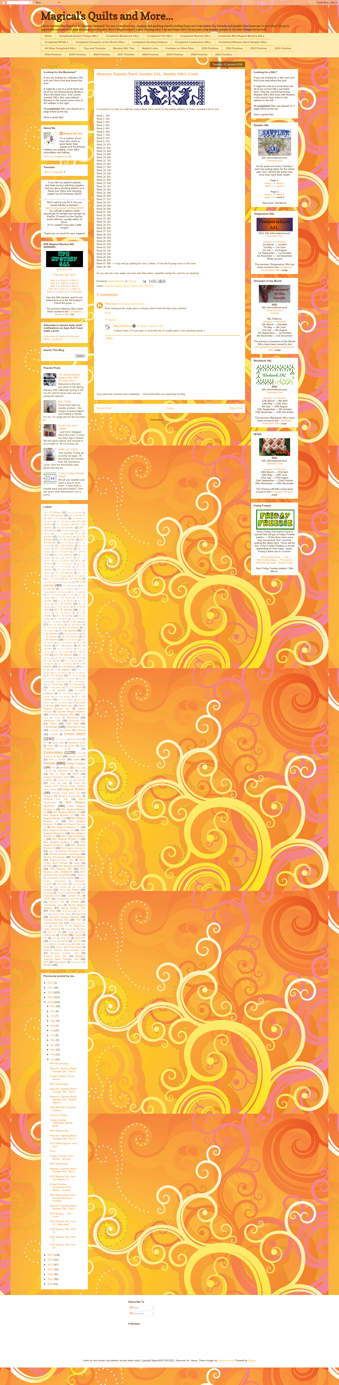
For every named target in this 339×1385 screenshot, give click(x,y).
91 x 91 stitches (65, 700)
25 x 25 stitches (63, 555)
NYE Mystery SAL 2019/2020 (64, 873)
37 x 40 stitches (78, 619)
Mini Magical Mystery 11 (66, 812)
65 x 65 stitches (55, 675)
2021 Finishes (223, 54)
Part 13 (51, 291)
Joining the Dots (65, 780)
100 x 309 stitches (77, 515)
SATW (47, 899)
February (281, 241)
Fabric (79, 753)
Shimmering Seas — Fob (275, 557)
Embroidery (53, 752)
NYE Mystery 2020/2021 (71, 866)
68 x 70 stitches (68, 679)
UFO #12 (53, 941)
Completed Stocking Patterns (150, 42)
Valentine (59, 947)
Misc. (51, 851)
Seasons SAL (56, 902)
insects (79, 777)
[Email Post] (144, 281)
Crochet (54, 734)
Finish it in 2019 (76, 756)
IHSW (75, 773)
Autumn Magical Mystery (71, 711)
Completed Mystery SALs (195, 35)
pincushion (77, 884)
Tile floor (80, 929)
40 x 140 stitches (51, 628)
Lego (64, 783)
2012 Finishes (258, 48)
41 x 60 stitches (67, 630)
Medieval (48, 796)
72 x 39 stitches (77, 684)
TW (45, 938)
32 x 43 (70, 595)
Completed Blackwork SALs (122, 35)
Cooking (80, 730)
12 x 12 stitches (64, 521)
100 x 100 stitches (53, 515)
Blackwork (72, 717)
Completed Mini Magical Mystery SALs (241, 35)
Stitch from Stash (61, 914)
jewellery (48, 780)
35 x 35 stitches (63, 609)
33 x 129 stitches (63, 598)
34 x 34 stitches (63, 604)
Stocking (80, 913)
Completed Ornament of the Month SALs (100, 42)
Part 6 (75, 283)
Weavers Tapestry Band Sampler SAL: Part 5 (63, 1070)
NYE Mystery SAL (61, 868)
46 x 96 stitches (65, 643)
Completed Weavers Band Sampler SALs (243, 42)
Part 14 (63, 291)
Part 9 (75, 286)
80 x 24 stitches (65, 693)
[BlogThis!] (154, 281)
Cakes (53, 723)
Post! (52, 1151)
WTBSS (149, 286)
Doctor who (58, 743)
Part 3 (75, 280)
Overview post (64, 269)
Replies (112, 320)
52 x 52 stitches (71, 661)
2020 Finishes (199, 54)
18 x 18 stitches (65, 537)
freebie (49, 763)
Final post (76, 291)
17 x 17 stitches (62, 534)
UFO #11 (80, 938)
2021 (50, 987)
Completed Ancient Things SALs (78, 35)
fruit (53, 767)
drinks (50, 746)
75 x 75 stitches (55, 690)
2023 (50, 982)
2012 (50, 1279)
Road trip (61, 893)
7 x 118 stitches (61, 682)
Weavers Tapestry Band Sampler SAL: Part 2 (63, 1170)
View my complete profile (58, 156)
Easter (71, 746)
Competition (54, 730)
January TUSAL (58, 1115)
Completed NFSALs (56, 42)
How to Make (58, 774)
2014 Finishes (53, 54)
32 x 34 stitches (78, 592)
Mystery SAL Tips (123, 48)
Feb (53, 1054)
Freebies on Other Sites (180, 48)
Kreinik (52, 783)
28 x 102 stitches (65, 570)
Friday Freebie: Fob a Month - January (62, 1157)
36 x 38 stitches (64, 616)
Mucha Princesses (54, 857)
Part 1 (53, 280)
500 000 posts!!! (62, 658)
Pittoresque (111, 303)
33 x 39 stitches (65, 601)
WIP (46, 962)
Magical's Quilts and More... (107, 15)
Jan (52, 1059)
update (68, 944)
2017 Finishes (126, 54)
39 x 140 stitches (56, 625)
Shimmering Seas (53, 905)
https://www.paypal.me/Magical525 (64, 207)
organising (80, 875)
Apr (52, 1044)
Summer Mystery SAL (56, 919)
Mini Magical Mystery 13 (64, 817)
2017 (50, 1254)
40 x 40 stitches (70, 627)
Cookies (67, 730)
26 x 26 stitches (62, 561)
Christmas (50, 726)
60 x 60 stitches (61, 673)
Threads (68, 929)
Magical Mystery (122, 326)
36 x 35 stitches (63, 613)
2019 (50, 997)
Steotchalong (67, 911)
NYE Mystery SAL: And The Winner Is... (62, 1178)
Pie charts (62, 884)
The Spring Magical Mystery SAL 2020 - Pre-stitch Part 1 (69, 377)
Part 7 (53, 286)
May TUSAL (65, 401)
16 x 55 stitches (68, 531)
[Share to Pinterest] (164, 281)
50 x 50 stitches (63, 654)
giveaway (78, 768)
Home (48, 35)
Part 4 (53, 283)
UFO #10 (65, 938)
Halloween (48, 771)
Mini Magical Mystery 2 (64, 832)
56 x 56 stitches (60, 669)
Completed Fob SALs (160, 35)
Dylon (61, 746)
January (267, 241)
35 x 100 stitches (62, 607)
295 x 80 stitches (73, 579)
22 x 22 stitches (68, 543)
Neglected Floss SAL (61, 860)
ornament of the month (60, 877)
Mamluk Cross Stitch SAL (66, 793)
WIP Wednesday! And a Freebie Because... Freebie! (63, 1198)
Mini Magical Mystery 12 (58, 815)
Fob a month (57, 759)
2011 (50, 1283)
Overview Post (275, 236)
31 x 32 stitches (67, 589)
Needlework (78, 857)
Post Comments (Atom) (177, 419)
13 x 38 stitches (63, 524)
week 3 (269, 186)
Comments (138, 1313)
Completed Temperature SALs (193, 42)
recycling (48, 893)
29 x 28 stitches (78, 576)
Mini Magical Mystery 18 (58, 830)
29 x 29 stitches (53, 579)
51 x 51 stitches (52, 661)
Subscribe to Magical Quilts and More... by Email (61, 337)
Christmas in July (75, 726)
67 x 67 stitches (75, 676)
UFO (54, 938)
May (53, 1040)
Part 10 (53, 288)
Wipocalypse (60, 962)
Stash (52, 911)
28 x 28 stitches (64, 573)
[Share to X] (157, 281)
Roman (72, 893)
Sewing (75, 901)
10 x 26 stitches (74, 512)
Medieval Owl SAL (56, 799)
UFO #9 (57, 944)
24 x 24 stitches (64, 548)
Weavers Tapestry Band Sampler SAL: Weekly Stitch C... (63, 1099)
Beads (57, 718)
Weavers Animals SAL (64, 953)
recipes (75, 889)
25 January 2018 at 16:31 (132, 303)
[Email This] (150, 281)
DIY (45, 743)
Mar (53, 1049)
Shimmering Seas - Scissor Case (274, 562)
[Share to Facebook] (160, 281)
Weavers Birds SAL (55, 956)
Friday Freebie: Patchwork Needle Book (61, 1123)
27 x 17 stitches (63, 567)
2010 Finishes (210, 48)
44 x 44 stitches (69, 636)
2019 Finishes (174, 54)
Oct (52, 1015)
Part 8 (64, 286)
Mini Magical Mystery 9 (73, 848)
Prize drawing (60, 887)
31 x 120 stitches (70, 586)
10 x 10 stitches (52, 512)
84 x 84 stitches (62, 697)
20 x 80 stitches (66, 539)
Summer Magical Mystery (64, 916)
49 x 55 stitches (62, 652)
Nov (53, 1011)
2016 (50, 1259)
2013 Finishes (283, 48)
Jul (52, 1030)
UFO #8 (47, 944)
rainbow (63, 890)
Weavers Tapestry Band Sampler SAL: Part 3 (63, 1137)
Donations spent (77, 743)
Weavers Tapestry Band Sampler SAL (124, 286)
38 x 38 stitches (75, 621)
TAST (79, 920)
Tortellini (70, 932)
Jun (52, 1035)
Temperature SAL (54, 923)
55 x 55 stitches (67, 666)
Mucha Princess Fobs (72, 851)
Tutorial (78, 935)
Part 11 (65, 288)
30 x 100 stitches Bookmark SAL (58, 582)
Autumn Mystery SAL (61, 714)
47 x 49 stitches (64, 646)
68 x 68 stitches (51, 679)
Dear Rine (76, 739)
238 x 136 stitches (64, 545)
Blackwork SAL (52, 720)
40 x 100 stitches (74, 625)
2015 (50, 1264)
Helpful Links (150, 48)
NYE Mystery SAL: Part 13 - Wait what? (63, 1223)
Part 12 (76, 288)
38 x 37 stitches (54, 622)
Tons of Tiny (54, 932)
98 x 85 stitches (61, 703)
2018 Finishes (150, 54)
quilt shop (76, 887)
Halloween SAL (65, 771)
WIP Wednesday (59, 1063)
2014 (50, 1269)
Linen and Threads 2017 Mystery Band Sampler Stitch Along (64, 786)
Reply (108, 313)
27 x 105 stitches (65, 564)
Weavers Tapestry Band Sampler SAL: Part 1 (63, 1207)
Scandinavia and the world (70, 899)
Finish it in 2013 (53, 756)
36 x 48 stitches (61, 619)
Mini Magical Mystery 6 (58, 842)
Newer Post (104, 408)
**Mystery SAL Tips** (64, 274)
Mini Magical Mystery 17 (65, 827)
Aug (53, 1025)
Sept (53, 1020)
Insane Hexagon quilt (56, 776)
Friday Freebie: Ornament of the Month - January (60, 1187)
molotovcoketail (226, 1360)
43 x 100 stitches (71, 634)
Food (76, 759)
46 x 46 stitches (71, 640)
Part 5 (64, 283)
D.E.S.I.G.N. (61, 739)
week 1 (269, 183)
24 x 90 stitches (62, 552)
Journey (81, 780)
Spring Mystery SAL (73, 907)
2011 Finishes (234, 48)
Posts (135, 1307)
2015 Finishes (77, 54)
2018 (50, 1002)
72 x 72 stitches (74, 687)
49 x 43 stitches (65, 649)
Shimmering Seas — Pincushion (275, 559)
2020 (50, 992)
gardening (65, 767)
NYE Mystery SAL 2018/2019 (64, 870)
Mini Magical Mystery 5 (65, 839)
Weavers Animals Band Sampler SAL (64, 950)
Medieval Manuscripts (69, 796)
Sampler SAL (74, 896)
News (77, 863)
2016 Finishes (101, 54)
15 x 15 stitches (65, 527)
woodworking (76, 962)
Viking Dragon (74, 947)
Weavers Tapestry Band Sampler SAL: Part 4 (63, 1090)
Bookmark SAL (77, 720)
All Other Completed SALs (60, 48)
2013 (50, 1274)
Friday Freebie (75, 763)
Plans (46, 887)
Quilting (48, 889)
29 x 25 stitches (61, 576)
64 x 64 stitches (78, 673)
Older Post (235, 408)
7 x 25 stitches (78, 682)
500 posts (77, 658)
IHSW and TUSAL (68, 449)
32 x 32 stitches (61, 592)
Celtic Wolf (72, 723)
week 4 (280, 186)
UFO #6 (65, 941)
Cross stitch (74, 734)
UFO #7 (77, 941)
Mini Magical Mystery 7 (64, 843)
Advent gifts (66, 705)
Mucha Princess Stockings (64, 854)
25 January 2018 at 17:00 (150, 326)
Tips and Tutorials (95, 48)
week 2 (280, 183)
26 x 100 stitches (63, 558)
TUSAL (64, 935)
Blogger (252, 1360)
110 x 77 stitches (57, 518)
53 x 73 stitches (65, 664)
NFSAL (48, 866)
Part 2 (64, 280)
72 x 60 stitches (55, 687)
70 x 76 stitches (55, 684)
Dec (53, 1006)
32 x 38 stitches (54, 595)
